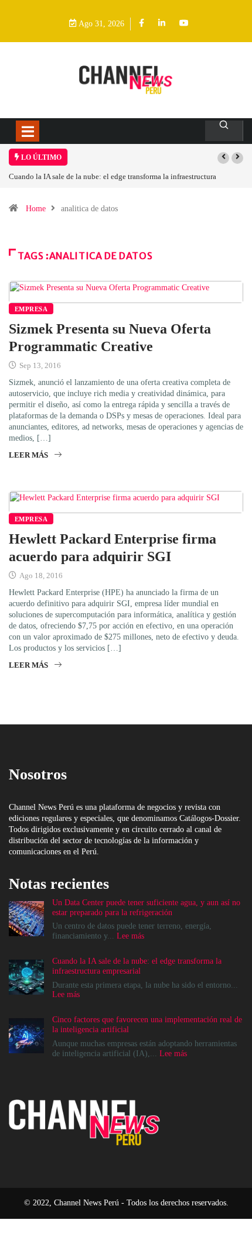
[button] (223, 158)
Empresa (31, 308)
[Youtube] (184, 23)
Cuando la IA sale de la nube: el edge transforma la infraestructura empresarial (137, 966)
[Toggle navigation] (27, 131)
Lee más (130, 936)
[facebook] (141, 23)
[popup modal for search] (224, 131)
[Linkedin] (161, 23)
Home (36, 208)
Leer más (28, 455)
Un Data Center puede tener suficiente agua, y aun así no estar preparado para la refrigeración (146, 907)
